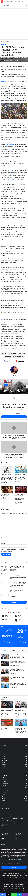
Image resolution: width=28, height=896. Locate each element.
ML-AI (4, 785)
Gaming (4, 781)
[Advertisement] (14, 24)
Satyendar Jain (20, 244)
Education (12, 170)
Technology (5, 790)
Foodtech (5, 779)
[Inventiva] (8, 5)
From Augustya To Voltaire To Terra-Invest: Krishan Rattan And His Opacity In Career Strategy (17, 656)
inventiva (20, 820)
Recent (13, 650)
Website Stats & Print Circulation (17, 884)
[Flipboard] (19, 361)
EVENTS (3, 762)
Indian (15, 820)
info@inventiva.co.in (16, 859)
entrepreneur (15, 818)
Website (3, 543)
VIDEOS (3, 800)
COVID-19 (10, 224)
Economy (5, 750)
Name (2, 531)
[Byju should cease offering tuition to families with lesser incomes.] (5, 590)
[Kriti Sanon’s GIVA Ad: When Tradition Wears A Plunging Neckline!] (7, 489)
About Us (8, 882)
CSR (4, 882)
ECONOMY (9, 818)
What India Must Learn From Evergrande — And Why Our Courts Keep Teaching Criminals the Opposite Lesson (20, 729)
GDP (4, 754)
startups (3, 825)
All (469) (14, 602)
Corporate (5, 747)
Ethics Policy (14, 888)
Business (4, 745)
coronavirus (13, 816)
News (13, 823)
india (11, 820)
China (8, 816)
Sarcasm (4, 771)
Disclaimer (6, 890)
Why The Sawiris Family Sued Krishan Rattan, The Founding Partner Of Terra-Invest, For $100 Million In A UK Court (20, 477)
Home (3, 41)
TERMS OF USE (7, 886)
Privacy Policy (14, 882)
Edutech (5, 775)
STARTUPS (4, 773)
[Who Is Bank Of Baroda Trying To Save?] (5, 679)
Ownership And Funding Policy (17, 886)
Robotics (5, 787)
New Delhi (3, 81)
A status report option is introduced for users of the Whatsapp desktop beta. (18, 577)
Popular (4, 650)
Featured (4, 764)
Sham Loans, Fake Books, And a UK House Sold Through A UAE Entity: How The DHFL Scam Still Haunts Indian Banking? (20, 711)
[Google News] (8, 361)
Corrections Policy (22, 888)
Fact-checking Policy (6, 888)
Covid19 (3, 818)
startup (22, 823)
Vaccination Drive (20, 199)
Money (4, 756)
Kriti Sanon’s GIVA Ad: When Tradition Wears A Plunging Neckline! (6, 496)
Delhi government (10, 144)
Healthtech (5, 783)
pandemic (8, 356)
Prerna (14, 375)
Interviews (4, 766)
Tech (3, 796)
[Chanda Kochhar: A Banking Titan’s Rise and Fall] (5, 596)
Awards (11, 890)
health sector (13, 353)
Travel (4, 792)
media (8, 823)
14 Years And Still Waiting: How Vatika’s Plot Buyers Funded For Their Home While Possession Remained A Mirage (7, 711)
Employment (4, 760)
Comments (22, 650)
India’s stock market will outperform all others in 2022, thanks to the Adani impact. (18, 568)
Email (2, 537)
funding (3, 820)
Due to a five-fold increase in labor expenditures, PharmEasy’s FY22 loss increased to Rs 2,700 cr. (18, 584)
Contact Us (6, 884)
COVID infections (14, 179)
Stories (3, 794)
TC (7, 825)
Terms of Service (21, 882)
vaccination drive (18, 356)
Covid (4, 353)
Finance (4, 752)
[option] (14, 386)
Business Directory (18, 890)
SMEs (4, 758)
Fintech (4, 777)
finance (21, 818)
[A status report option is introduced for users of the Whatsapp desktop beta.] (5, 577)
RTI (2, 768)
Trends (7, 41)
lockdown (4, 823)
